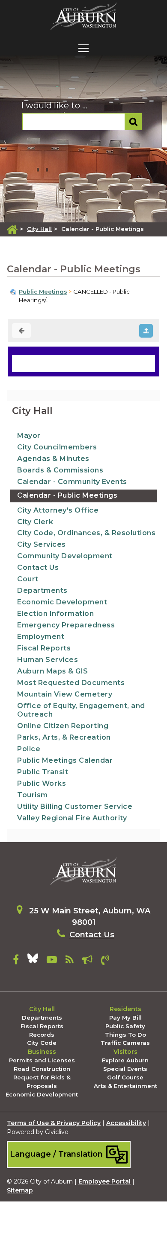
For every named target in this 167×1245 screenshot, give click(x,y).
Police (28, 749)
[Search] (133, 122)
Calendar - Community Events (72, 482)
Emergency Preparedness (66, 625)
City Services (41, 544)
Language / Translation (57, 1154)
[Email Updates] (87, 961)
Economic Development (62, 602)
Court (28, 579)
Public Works (41, 783)
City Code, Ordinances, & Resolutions (86, 533)
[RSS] (69, 961)
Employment (40, 637)
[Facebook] (16, 961)
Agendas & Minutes (53, 459)
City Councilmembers (57, 447)
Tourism (32, 795)
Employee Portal (104, 1181)
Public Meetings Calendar (65, 760)
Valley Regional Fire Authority (72, 818)
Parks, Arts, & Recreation (64, 737)
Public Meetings (43, 291)
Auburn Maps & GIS (52, 671)
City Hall (39, 228)
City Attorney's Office (57, 510)
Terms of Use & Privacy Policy (54, 1123)
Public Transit (42, 772)
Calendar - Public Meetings (67, 495)
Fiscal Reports (44, 648)
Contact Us (38, 567)
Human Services (47, 660)
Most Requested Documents (71, 683)
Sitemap (20, 1190)
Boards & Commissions (60, 470)
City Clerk (35, 522)
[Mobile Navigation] (83, 48)
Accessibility (126, 1123)
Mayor (29, 436)
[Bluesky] (32, 961)
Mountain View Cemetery (64, 694)
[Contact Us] (105, 961)
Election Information (55, 613)
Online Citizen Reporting (62, 726)
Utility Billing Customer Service (74, 806)
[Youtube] (51, 961)
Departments (42, 590)
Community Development (65, 556)
